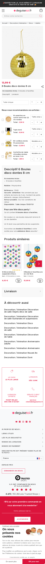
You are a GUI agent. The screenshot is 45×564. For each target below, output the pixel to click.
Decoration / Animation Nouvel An (20, 353)
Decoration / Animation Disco (18, 323)
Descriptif (6, 94)
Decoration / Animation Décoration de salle (21, 329)
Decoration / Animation (18, 23)
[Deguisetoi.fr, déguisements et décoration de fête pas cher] (23, 10)
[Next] (38, 263)
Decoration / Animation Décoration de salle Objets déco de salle (21, 311)
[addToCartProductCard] (18, 281)
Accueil (5, 23)
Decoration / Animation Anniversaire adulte (22, 343)
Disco (30, 23)
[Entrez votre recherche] (40, 16)
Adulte (37, 23)
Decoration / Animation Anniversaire (22, 348)
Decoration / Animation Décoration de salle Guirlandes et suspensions (21, 318)
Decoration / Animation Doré (18, 357)
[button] (22, 458)
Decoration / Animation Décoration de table (21, 336)
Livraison (15, 94)
